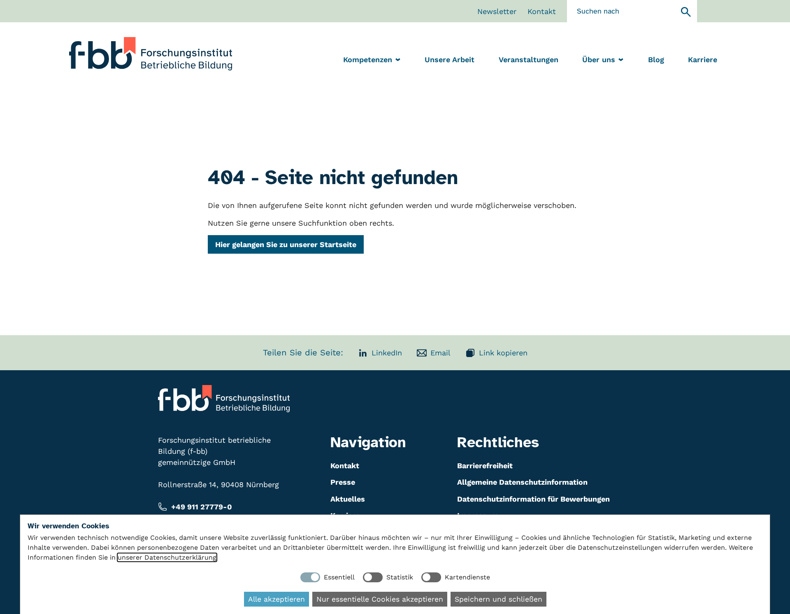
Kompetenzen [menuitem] (367, 59)
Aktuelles (347, 499)
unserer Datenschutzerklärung (167, 557)
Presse (342, 482)
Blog (656, 59)
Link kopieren (503, 352)
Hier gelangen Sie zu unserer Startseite (285, 244)
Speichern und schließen (498, 599)
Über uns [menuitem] (598, 59)
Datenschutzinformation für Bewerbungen (533, 499)
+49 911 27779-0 (201, 506)
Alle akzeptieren (276, 599)
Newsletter (496, 11)
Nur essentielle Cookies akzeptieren (379, 599)
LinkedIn (387, 352)
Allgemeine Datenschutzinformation (522, 482)
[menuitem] (449, 60)
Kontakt (541, 11)
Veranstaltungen (528, 59)
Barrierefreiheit (485, 465)
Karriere (702, 59)
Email (440, 352)
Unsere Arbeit (449, 59)
